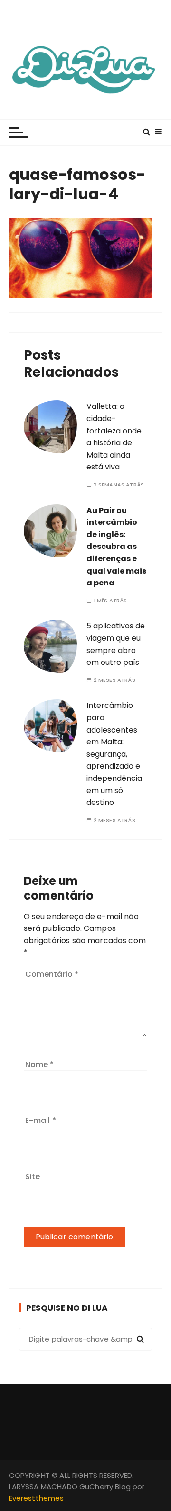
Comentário (52, 974)
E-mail (40, 1120)
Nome (39, 1064)
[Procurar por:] (85, 1339)
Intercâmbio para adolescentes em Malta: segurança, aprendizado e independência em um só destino (114, 754)
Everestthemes (36, 1498)
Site (32, 1176)
